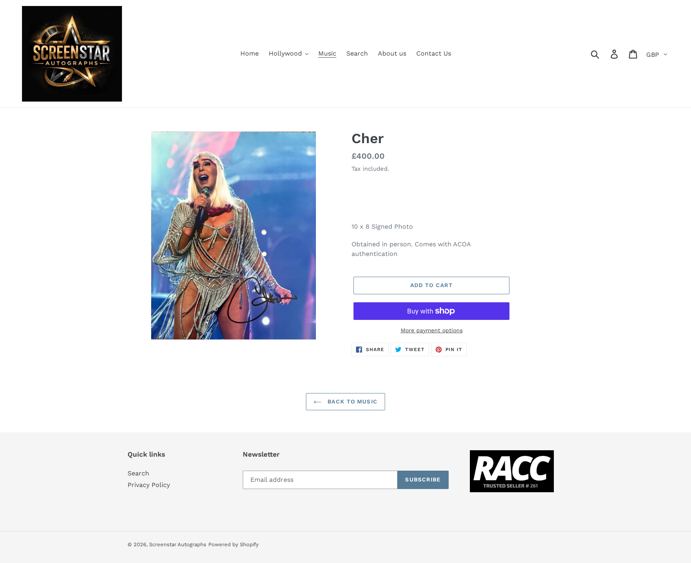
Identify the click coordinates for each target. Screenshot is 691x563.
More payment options (432, 330)
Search (138, 473)
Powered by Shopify (233, 544)
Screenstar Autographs (177, 544)
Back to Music (351, 401)
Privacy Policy (149, 485)
